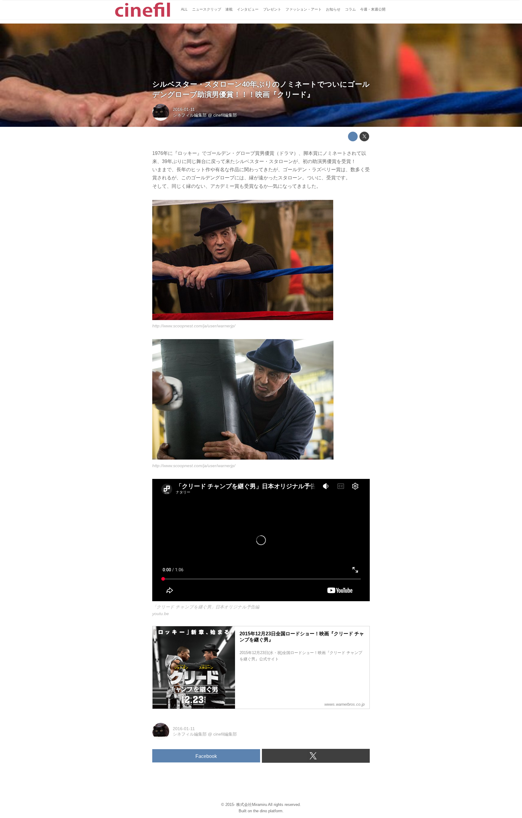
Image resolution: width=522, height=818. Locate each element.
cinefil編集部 (225, 115)
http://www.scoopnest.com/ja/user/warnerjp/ (193, 325)
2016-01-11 (184, 109)
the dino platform (267, 811)
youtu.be (160, 613)
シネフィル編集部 (190, 115)
